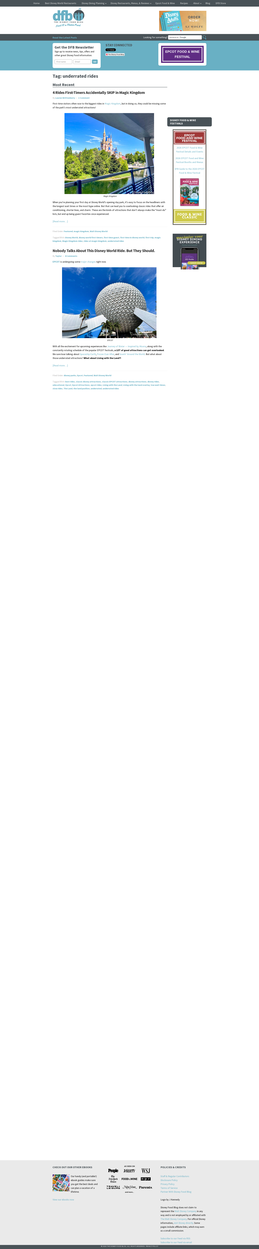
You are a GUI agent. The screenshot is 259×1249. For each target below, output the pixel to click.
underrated (96, 388)
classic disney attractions (88, 381)
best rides (70, 381)
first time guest (111, 237)
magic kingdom (81, 231)
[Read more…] (60, 221)
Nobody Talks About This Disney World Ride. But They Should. (104, 250)
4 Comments (71, 256)
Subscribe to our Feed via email (176, 1242)
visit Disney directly (183, 1222)
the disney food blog (63, 9)
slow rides (58, 388)
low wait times (158, 385)
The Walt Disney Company (174, 1219)
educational (58, 385)
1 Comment (84, 97)
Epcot (80, 375)
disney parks (70, 375)
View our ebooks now (63, 1199)
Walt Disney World (99, 231)
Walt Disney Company (185, 1211)
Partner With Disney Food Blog (176, 1191)
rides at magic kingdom (95, 241)
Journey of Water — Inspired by (126, 346)
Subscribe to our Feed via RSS (175, 1238)
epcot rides (96, 385)
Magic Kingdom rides (72, 241)
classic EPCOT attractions (114, 381)
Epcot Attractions (81, 385)
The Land (68, 388)
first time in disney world (132, 237)
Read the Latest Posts (65, 37)
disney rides (153, 381)
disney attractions (137, 381)
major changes (88, 261)
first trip (149, 237)
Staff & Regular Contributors (175, 1176)
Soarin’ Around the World (132, 354)
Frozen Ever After (105, 354)
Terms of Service (169, 1187)
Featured (68, 231)
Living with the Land (112, 385)
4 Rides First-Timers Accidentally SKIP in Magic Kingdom (99, 92)
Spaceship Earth (88, 354)
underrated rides (116, 241)
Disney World (71, 237)
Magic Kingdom (113, 103)
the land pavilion (81, 388)
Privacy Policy (167, 1184)
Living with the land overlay (136, 385)
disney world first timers (91, 237)
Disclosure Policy (169, 1180)
